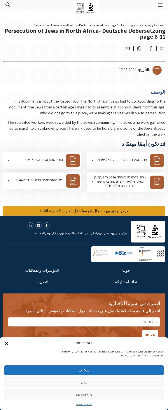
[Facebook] (151, 48)
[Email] (128, 48)
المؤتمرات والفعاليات (42, 270)
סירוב (84, 382)
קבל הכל (84, 370)
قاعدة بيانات (133, 25)
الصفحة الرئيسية (155, 25)
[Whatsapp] (139, 48)
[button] (6, 343)
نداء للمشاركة (126, 281)
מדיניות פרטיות (84, 404)
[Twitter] (162, 48)
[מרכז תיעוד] (85, 4)
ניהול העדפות (84, 394)
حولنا (126, 270)
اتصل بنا (41, 281)
